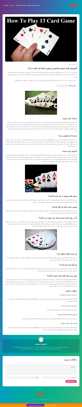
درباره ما (11, 5)
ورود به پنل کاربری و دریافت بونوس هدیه (35, 405)
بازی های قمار (41, 122)
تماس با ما (5, 5)
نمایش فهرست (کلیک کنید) (62, 85)
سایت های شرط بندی (43, 399)
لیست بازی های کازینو (21, 5)
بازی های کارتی (66, 72)
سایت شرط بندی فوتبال (33, 5)
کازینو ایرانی (64, 80)
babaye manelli (41, 344)
